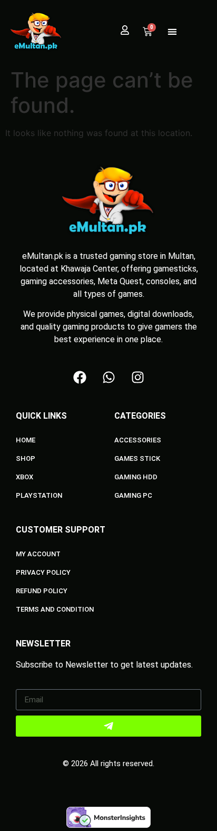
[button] (172, 32)
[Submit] (108, 726)
